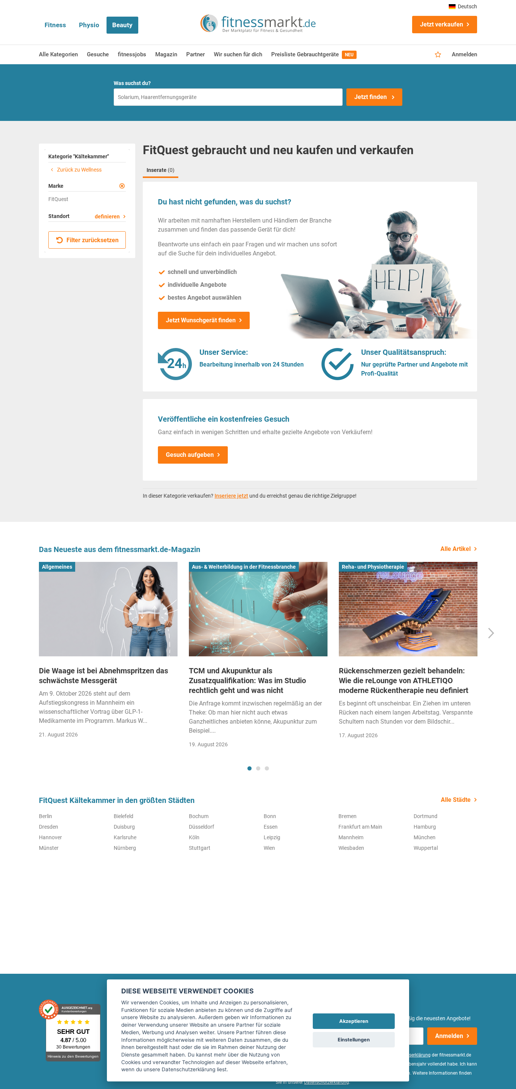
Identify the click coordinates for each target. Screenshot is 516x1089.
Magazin (166, 54)
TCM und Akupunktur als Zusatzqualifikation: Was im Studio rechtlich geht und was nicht (247, 680)
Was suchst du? (132, 83)
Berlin (45, 816)
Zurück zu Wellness (79, 170)
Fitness (55, 25)
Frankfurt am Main (360, 827)
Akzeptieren (353, 1021)
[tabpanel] (108, 652)
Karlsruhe (125, 837)
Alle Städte (456, 799)
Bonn (270, 816)
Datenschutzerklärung (326, 1082)
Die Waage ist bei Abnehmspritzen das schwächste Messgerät (103, 675)
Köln (194, 837)
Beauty (122, 25)
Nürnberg (125, 848)
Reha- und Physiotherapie (373, 567)
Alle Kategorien (58, 54)
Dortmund (425, 816)
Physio (89, 25)
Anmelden (464, 54)
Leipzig (272, 837)
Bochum (199, 816)
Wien (269, 848)
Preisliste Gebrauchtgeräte (312, 54)
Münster (49, 848)
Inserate (161, 170)
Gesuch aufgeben (190, 454)
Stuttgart (199, 848)
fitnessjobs (132, 54)
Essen (271, 827)
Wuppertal (426, 848)
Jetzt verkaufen (441, 24)
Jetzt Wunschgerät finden (201, 320)
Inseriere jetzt (231, 496)
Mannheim (350, 837)
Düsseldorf (201, 827)
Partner (195, 54)
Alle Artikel (455, 548)
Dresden (48, 827)
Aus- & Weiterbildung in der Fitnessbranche (244, 567)
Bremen (347, 816)
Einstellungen (354, 1040)
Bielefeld (123, 816)
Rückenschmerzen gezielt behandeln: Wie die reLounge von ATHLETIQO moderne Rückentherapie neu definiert (403, 680)
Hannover (50, 837)
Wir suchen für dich (238, 54)
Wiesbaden (351, 848)
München (425, 837)
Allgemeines (57, 567)
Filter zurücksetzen (92, 240)
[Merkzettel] (437, 55)
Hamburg (425, 827)
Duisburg (124, 827)
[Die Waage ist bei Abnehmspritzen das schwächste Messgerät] (108, 609)
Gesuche (98, 54)
